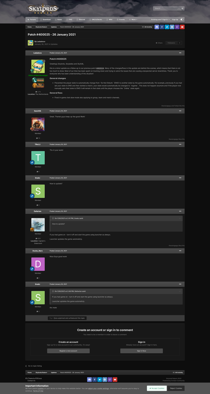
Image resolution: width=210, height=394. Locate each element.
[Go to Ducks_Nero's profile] (38, 264)
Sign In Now (141, 351)
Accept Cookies (157, 388)
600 (39, 238)
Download (46, 20)
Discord (82, 20)
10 (39, 138)
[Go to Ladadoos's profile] (30, 43)
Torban (176, 106)
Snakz (37, 178)
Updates (54, 44)
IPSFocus (38, 378)
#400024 (100, 68)
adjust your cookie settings (98, 388)
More (133, 20)
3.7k (39, 92)
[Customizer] (182, 19)
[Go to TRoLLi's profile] (38, 157)
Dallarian (37, 211)
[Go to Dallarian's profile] (38, 224)
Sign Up (175, 20)
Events (122, 20)
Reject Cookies (176, 388)
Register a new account (68, 351)
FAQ (70, 20)
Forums (33, 20)
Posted (58, 53)
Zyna (55, 318)
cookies (41, 388)
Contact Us (31, 381)
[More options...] (180, 52)
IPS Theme (29, 378)
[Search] (182, 8)
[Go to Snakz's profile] (38, 191)
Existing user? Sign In (159, 20)
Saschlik (37, 111)
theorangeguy (166, 106)
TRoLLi (37, 144)
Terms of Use (38, 391)
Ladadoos (41, 41)
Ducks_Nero (38, 251)
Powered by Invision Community (174, 381)
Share (159, 43)
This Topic (173, 8)
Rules (59, 20)
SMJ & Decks (97, 20)
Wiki (110, 20)
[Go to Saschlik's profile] (38, 124)
